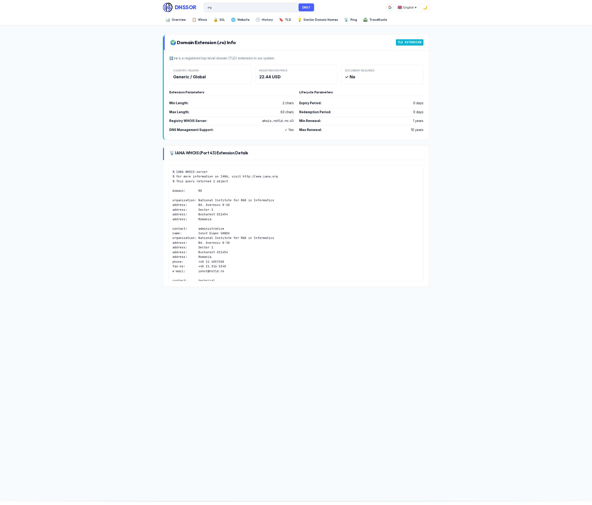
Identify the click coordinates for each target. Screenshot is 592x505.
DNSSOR (185, 7)
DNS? (306, 7)
